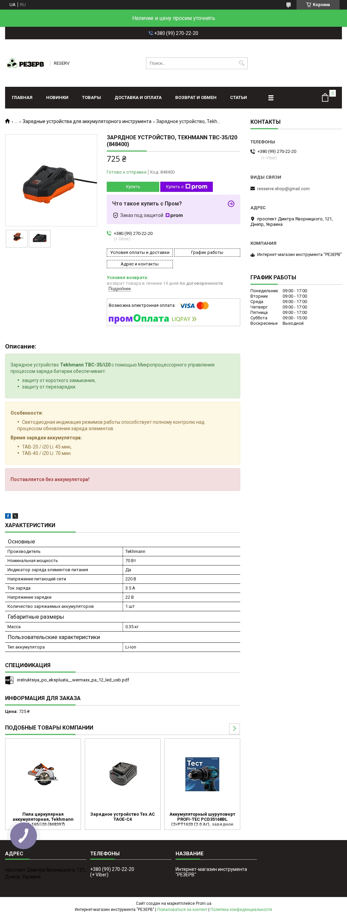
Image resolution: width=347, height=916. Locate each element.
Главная (22, 97)
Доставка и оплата (138, 97)
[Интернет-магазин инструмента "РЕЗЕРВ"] (25, 63)
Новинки (57, 97)
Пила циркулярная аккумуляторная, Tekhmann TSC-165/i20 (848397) (43, 819)
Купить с (175, 186)
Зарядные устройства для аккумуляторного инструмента (87, 121)
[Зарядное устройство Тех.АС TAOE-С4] (123, 774)
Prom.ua (203, 903)
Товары (91, 97)
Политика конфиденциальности (241, 909)
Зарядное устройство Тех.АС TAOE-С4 (122, 817)
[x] (15, 517)
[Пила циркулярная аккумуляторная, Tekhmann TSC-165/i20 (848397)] (43, 774)
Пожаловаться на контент (182, 909)
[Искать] (242, 63)
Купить (133, 186)
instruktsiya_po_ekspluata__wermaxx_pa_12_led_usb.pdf (73, 679)
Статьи (238, 97)
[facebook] (8, 517)
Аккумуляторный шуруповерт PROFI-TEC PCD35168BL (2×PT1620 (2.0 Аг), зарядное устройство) (202, 820)
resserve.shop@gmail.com (283, 188)
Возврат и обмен (196, 97)
